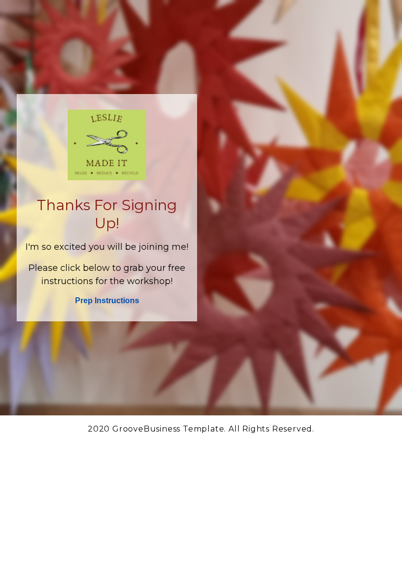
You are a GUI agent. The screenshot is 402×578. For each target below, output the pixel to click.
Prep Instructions (107, 300)
